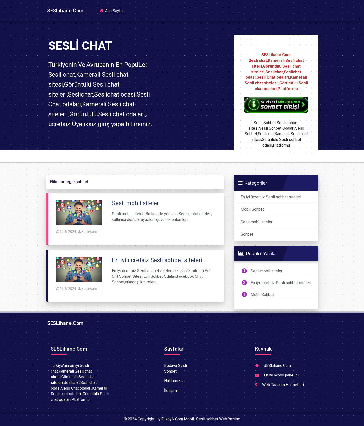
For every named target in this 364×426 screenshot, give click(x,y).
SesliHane (89, 232)
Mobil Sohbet (252, 209)
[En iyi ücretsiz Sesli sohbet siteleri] (79, 269)
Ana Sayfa (115, 10)
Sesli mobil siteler (256, 222)
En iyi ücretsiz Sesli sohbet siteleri (271, 197)
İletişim (170, 390)
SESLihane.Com (65, 11)
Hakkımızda (174, 380)
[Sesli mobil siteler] (79, 212)
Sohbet (247, 234)
